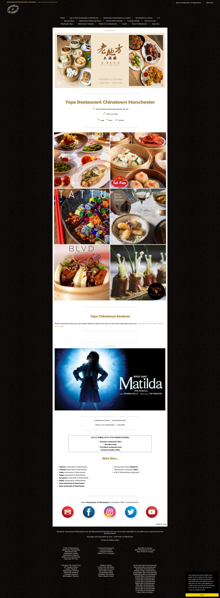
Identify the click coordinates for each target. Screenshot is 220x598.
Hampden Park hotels (106, 574)
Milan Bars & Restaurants (145, 585)
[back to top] (161, 524)
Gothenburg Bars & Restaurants (145, 574)
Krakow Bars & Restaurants (145, 578)
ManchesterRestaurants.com (102, 531)
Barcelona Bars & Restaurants (145, 567)
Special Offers (69, 21)
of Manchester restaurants (126, 472)
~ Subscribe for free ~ (71, 559)
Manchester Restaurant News (90, 21)
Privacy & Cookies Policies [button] (197, 590)
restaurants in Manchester (73, 467)
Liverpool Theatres (106, 552)
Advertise (209, 3)
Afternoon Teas (150, 21)
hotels (121, 120)
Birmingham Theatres (71, 576)
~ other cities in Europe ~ (145, 592)
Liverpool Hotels (106, 550)
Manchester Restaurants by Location (117, 18)
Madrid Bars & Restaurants (145, 583)
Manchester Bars (67, 24)
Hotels (124, 24)
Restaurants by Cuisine (143, 18)
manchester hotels (102, 420)
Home (62, 18)
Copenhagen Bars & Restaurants (145, 572)
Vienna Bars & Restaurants (145, 589)
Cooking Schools (133, 21)
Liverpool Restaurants (106, 548)
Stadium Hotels (106, 565)
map (102, 120)
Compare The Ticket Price (71, 565)
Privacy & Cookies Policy (110, 540)
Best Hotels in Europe (145, 552)
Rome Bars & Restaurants (145, 587)
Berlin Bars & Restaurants (145, 569)
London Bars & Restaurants (145, 581)
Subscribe (155, 24)
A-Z (158, 18)
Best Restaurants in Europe (145, 550)
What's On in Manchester (108, 24)
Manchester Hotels (71, 553)
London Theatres (71, 569)
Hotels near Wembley (106, 567)
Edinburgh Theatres (71, 572)
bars (110, 120)
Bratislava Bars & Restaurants (145, 571)
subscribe (121, 425)
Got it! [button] (202, 595)
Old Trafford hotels (106, 571)
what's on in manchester (105, 425)
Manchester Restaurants (71, 550)
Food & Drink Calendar (114, 21)
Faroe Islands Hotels (106, 576)
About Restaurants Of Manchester (188, 3)
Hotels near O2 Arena (106, 569)
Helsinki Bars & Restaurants (145, 576)
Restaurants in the (126, 467)
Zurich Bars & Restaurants (145, 590)
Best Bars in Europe (145, 548)
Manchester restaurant (126, 470)
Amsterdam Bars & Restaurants (145, 565)
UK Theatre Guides (71, 567)
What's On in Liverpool (106, 553)
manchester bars (119, 420)
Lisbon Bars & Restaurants (145, 580)
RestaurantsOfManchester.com (76, 531)
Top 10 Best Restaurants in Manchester (84, 18)
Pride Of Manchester (139, 24)
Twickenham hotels (106, 572)
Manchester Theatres (86, 24)
